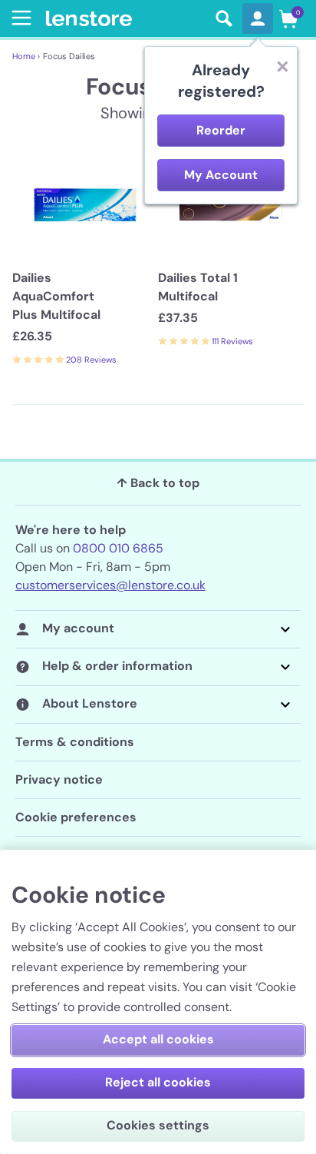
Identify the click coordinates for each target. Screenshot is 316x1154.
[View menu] (18, 17)
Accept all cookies (158, 1039)
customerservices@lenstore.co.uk (110, 585)
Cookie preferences (76, 817)
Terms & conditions (74, 742)
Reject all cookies (158, 1082)
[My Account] (257, 18)
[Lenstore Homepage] (126, 19)
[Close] (282, 66)
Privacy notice (59, 779)
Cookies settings (158, 1125)
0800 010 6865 (118, 548)
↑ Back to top (158, 483)
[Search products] (224, 18)
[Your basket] (288, 18)
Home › (26, 56)
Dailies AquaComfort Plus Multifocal (56, 296)
